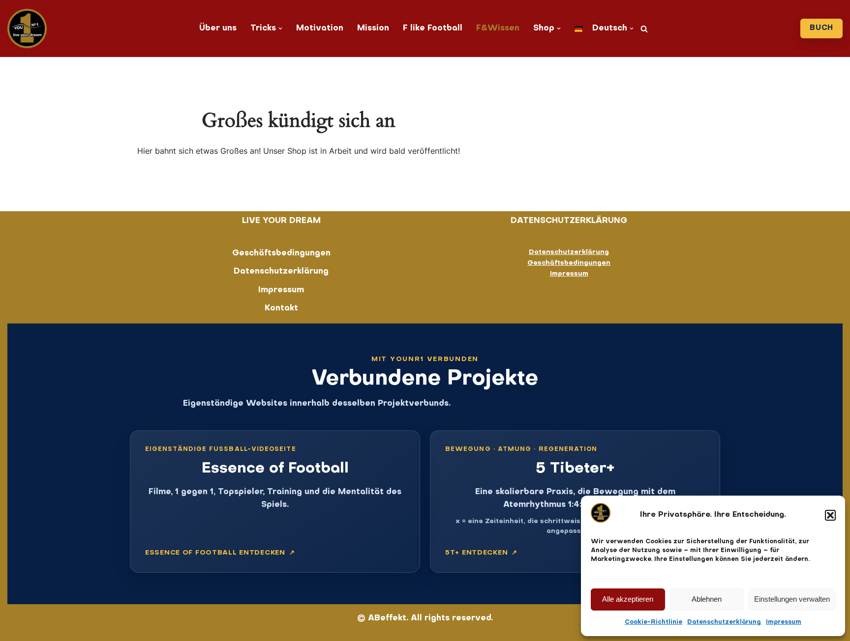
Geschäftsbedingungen (281, 253)
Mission (373, 28)
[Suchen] (644, 28)
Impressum (783, 622)
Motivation (319, 28)
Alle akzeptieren (627, 599)
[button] (830, 515)
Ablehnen (707, 599)
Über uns (218, 28)
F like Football (432, 28)
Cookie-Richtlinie (653, 622)
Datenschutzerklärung (724, 622)
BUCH (821, 28)
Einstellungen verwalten (792, 599)
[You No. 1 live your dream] (27, 28)
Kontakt (281, 308)
